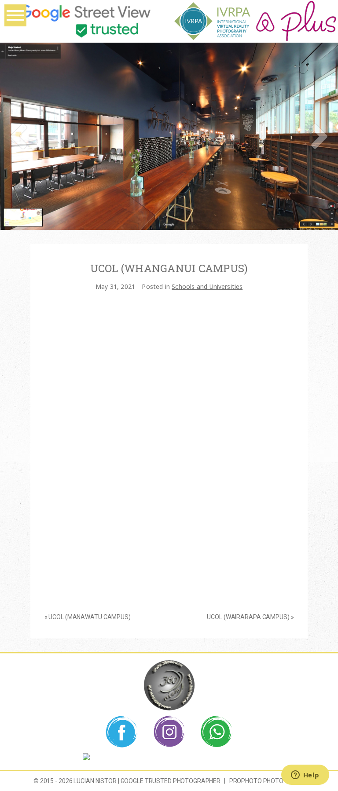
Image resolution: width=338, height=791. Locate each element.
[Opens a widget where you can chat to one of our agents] (305, 776)
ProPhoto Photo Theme (267, 780)
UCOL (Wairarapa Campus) (248, 616)
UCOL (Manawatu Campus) (89, 616)
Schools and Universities (207, 286)
